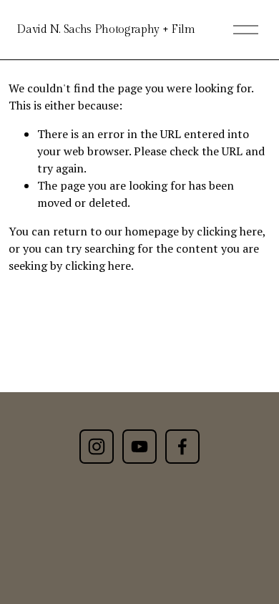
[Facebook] (182, 446)
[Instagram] (96, 446)
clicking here (230, 231)
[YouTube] (139, 446)
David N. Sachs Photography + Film (105, 29)
